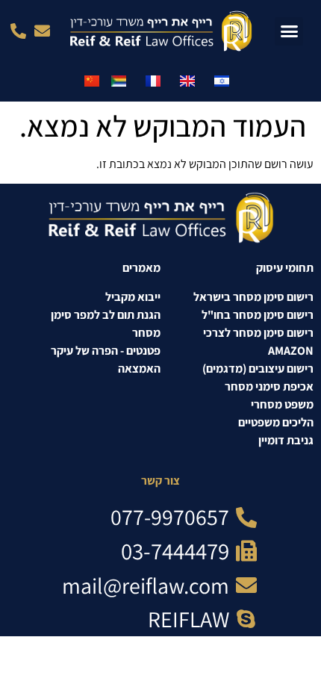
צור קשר (160, 480)
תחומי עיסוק (285, 268)
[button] (289, 31)
